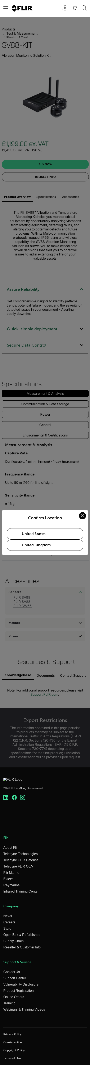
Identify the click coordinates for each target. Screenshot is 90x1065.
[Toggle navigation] (5, 8)
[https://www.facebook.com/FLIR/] (14, 798)
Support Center (14, 978)
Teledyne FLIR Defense (21, 860)
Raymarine (11, 885)
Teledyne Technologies (20, 854)
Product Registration (18, 990)
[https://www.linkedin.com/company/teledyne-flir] (5, 798)
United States (33, 534)
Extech (8, 879)
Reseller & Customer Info (22, 947)
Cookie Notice (12, 1042)
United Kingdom (36, 545)
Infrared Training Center (21, 891)
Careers (9, 922)
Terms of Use (12, 1058)
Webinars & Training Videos (24, 1009)
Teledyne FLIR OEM (18, 866)
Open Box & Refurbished (21, 935)
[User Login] (63, 8)
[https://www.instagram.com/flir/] (22, 798)
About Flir (10, 847)
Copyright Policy (14, 1050)
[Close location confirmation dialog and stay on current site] (82, 515)
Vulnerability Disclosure (21, 984)
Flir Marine (11, 872)
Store (7, 928)
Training (9, 1003)
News (7, 916)
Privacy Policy (12, 1034)
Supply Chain (13, 941)
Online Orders (13, 997)
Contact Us (11, 972)
